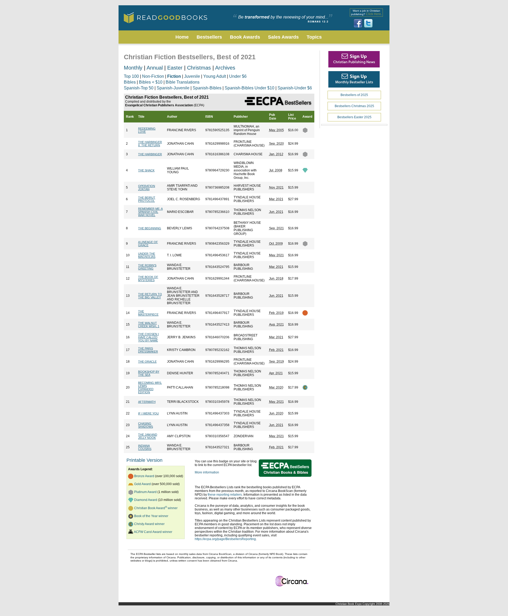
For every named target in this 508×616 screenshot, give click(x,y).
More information (207, 472)
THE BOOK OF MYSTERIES (148, 278)
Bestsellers (209, 37)
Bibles (130, 82)
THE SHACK (146, 170)
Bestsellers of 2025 (354, 95)
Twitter (368, 23)
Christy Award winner (149, 524)
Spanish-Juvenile (173, 88)
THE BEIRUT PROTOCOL (146, 199)
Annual (155, 68)
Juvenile (192, 76)
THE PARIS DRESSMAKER (148, 350)
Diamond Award (145, 500)
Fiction (174, 76)
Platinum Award (145, 492)
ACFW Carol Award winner (153, 532)
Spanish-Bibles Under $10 (249, 88)
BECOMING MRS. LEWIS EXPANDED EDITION (150, 387)
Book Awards (245, 37)
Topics (314, 37)
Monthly (133, 68)
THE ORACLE (147, 361)
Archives (225, 68)
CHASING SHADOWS (145, 425)
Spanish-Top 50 (138, 88)
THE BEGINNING (149, 228)
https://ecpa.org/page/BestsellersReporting (225, 539)
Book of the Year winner (151, 516)
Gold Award (142, 484)
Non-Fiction (153, 76)
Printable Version (144, 460)
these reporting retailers (225, 494)
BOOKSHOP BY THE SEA (148, 373)
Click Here (373, 14)
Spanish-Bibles (207, 88)
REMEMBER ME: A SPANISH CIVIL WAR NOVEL (150, 212)
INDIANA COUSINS (144, 447)
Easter (175, 68)
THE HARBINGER (150, 154)
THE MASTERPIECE (148, 313)
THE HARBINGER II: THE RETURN (150, 143)
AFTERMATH (147, 401)
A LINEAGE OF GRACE (148, 243)
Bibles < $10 (150, 82)
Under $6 (238, 76)
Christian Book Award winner (156, 508)
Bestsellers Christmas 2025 (354, 106)
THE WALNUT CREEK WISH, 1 (148, 324)
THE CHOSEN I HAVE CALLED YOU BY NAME (148, 337)
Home (182, 37)
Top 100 (131, 76)
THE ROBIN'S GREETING (147, 267)
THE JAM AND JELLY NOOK (147, 436)
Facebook (358, 23)
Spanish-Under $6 (295, 88)
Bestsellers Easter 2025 (354, 117)
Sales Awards (283, 37)
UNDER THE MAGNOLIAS (146, 255)
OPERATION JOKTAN (146, 187)
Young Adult (214, 76)
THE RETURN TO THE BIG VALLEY (150, 296)
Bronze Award (144, 476)
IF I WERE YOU (148, 413)
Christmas (199, 68)
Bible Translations (182, 82)
